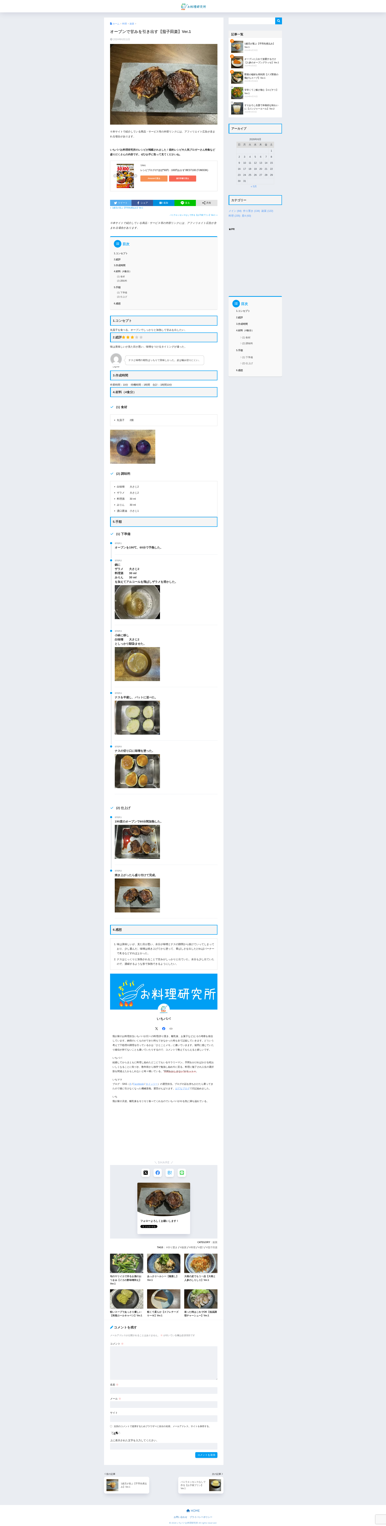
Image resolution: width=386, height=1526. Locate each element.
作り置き (172, 1247)
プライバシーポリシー (201, 1517)
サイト (114, 1412)
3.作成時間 (119, 265)
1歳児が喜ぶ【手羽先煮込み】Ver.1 (127, 208)
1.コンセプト (121, 253)
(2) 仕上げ (122, 296)
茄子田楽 (212, 1247)
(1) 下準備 (122, 292)
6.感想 (117, 303)
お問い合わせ (180, 1517)
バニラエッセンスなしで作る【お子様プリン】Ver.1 (192, 215)
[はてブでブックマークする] (170, 1173)
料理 (193, 1247)
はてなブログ (182, 1088)
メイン (235, 210)
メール (115, 1398)
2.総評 (117, 259)
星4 (246, 215)
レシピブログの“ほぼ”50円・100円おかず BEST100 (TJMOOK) (174, 170)
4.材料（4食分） (123, 271)
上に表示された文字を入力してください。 (134, 1440)
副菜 (215, 1242)
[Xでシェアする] (145, 1173)
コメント (117, 1343)
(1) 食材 (121, 276)
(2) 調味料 (122, 280)
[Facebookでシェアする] (157, 1173)
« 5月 (254, 186)
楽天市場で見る (182, 178)
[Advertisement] (163, 1134)
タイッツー (152, 1084)
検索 (278, 21)
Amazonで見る (154, 178)
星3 (202, 1247)
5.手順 (117, 287)
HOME (195, 1511)
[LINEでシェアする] (182, 1173)
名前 (114, 1384)
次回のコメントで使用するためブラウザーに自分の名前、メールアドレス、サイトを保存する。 (162, 1426)
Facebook (138, 1084)
